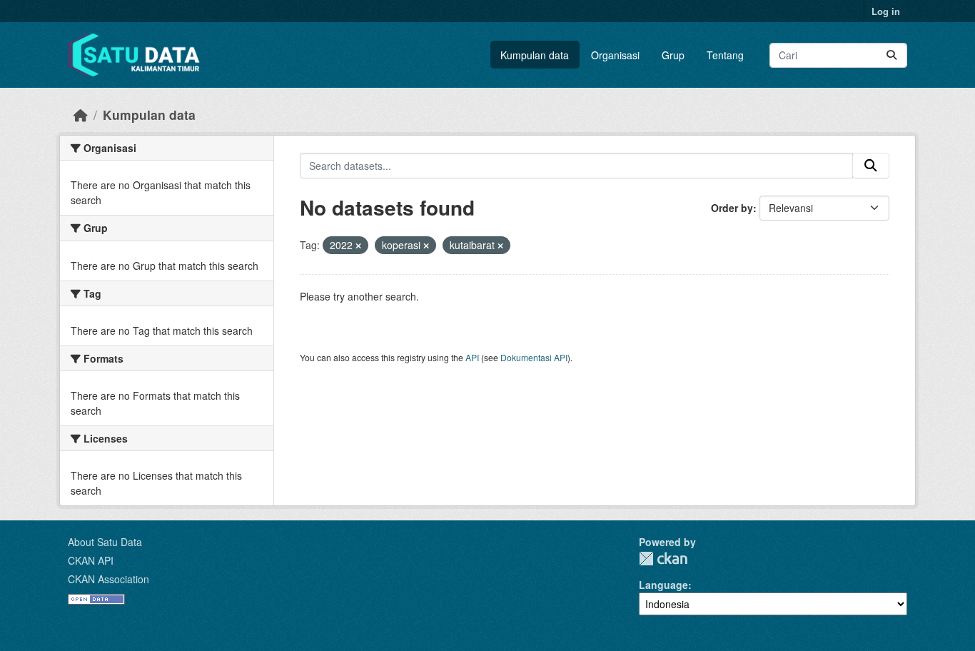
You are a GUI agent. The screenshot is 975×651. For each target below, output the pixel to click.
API (472, 357)
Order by (732, 208)
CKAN (663, 558)
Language (663, 584)
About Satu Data (105, 542)
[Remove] (358, 245)
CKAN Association (108, 579)
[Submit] (891, 55)
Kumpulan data (534, 55)
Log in (886, 11)
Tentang (725, 55)
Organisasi (615, 55)
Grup (673, 55)
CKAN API (90, 560)
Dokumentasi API (533, 357)
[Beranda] (81, 114)
